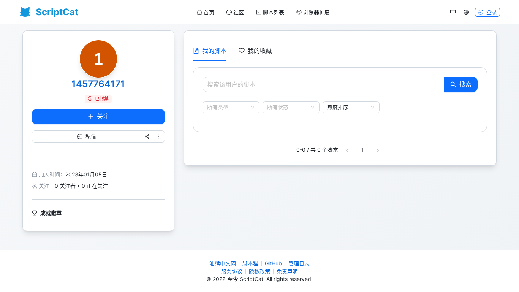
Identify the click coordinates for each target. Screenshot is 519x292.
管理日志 (299, 263)
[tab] (209, 50)
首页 (209, 12)
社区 (238, 12)
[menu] (263, 12)
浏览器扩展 (316, 12)
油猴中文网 (222, 263)
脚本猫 (250, 263)
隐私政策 (259, 271)
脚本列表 (273, 12)
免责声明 (287, 271)
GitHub (273, 263)
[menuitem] (205, 12)
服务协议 (231, 271)
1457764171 (98, 83)
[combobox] (227, 107)
